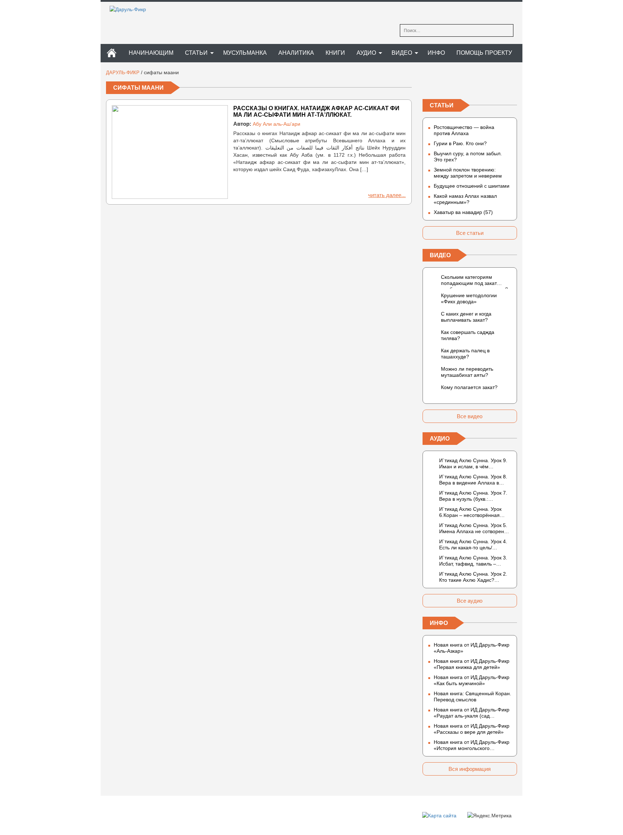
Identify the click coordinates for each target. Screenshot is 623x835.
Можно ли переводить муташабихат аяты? (467, 372)
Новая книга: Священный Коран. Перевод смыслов (472, 696)
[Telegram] (470, 84)
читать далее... (387, 195)
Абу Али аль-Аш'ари (276, 124)
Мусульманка (245, 53)
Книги (335, 53)
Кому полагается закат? (469, 387)
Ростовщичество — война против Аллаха (464, 130)
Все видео (469, 416)
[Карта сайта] (439, 815)
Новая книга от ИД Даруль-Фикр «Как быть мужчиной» (471, 680)
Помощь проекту (484, 53)
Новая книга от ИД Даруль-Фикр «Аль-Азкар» (471, 648)
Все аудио (469, 601)
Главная (111, 53)
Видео (402, 53)
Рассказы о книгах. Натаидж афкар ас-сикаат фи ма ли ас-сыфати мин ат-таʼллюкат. (316, 111)
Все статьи (469, 233)
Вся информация (470, 769)
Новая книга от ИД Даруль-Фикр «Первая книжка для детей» (471, 664)
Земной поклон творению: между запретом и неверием (468, 173)
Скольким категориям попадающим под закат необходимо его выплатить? (474, 281)
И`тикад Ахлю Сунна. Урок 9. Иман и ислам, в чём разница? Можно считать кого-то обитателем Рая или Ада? (475, 463)
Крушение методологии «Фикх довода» (469, 298)
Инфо (436, 53)
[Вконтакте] (428, 84)
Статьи (196, 53)
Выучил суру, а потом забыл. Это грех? (468, 156)
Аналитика (296, 53)
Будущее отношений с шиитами (471, 186)
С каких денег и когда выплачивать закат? (466, 317)
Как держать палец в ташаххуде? (465, 354)
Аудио (366, 53)
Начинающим (151, 53)
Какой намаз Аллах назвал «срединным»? (465, 199)
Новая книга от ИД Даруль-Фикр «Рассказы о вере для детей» (471, 729)
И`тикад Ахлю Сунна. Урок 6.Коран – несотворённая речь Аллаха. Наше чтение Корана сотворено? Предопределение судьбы (471, 512)
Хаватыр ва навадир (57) (463, 212)
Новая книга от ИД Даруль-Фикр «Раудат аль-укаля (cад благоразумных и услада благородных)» (471, 713)
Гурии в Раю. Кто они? (460, 143)
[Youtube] (511, 84)
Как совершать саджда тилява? (467, 335)
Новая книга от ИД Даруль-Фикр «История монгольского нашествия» (471, 745)
